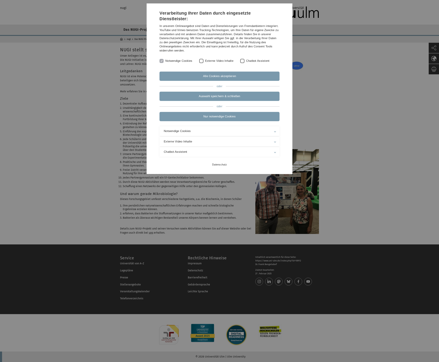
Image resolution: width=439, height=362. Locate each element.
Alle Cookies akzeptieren (219, 76)
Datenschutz (219, 164)
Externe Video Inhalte (219, 60)
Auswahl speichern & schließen (219, 96)
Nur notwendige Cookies (219, 116)
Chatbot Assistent (257, 60)
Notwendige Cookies (178, 60)
